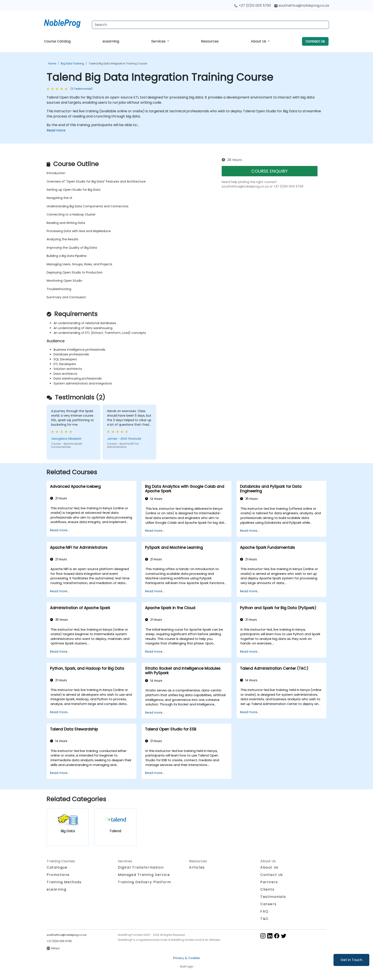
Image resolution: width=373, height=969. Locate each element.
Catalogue (57, 867)
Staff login (186, 966)
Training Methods (64, 882)
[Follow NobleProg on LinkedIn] (269, 935)
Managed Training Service (144, 874)
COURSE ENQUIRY (269, 171)
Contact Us (315, 41)
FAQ (264, 911)
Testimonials (273, 896)
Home (52, 63)
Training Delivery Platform (144, 882)
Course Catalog (57, 41)
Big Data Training (72, 63)
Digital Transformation (141, 867)
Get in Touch (351, 959)
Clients (267, 889)
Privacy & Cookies (186, 958)
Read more (56, 130)
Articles (197, 867)
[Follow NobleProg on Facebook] (276, 935)
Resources (210, 41)
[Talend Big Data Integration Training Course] (66, 22)
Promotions (58, 874)
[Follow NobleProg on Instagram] (263, 935)
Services (158, 41)
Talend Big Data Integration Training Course (118, 63)
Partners (269, 882)
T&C (264, 918)
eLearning (111, 41)
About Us (259, 41)
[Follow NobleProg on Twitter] (283, 935)
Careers (268, 904)
